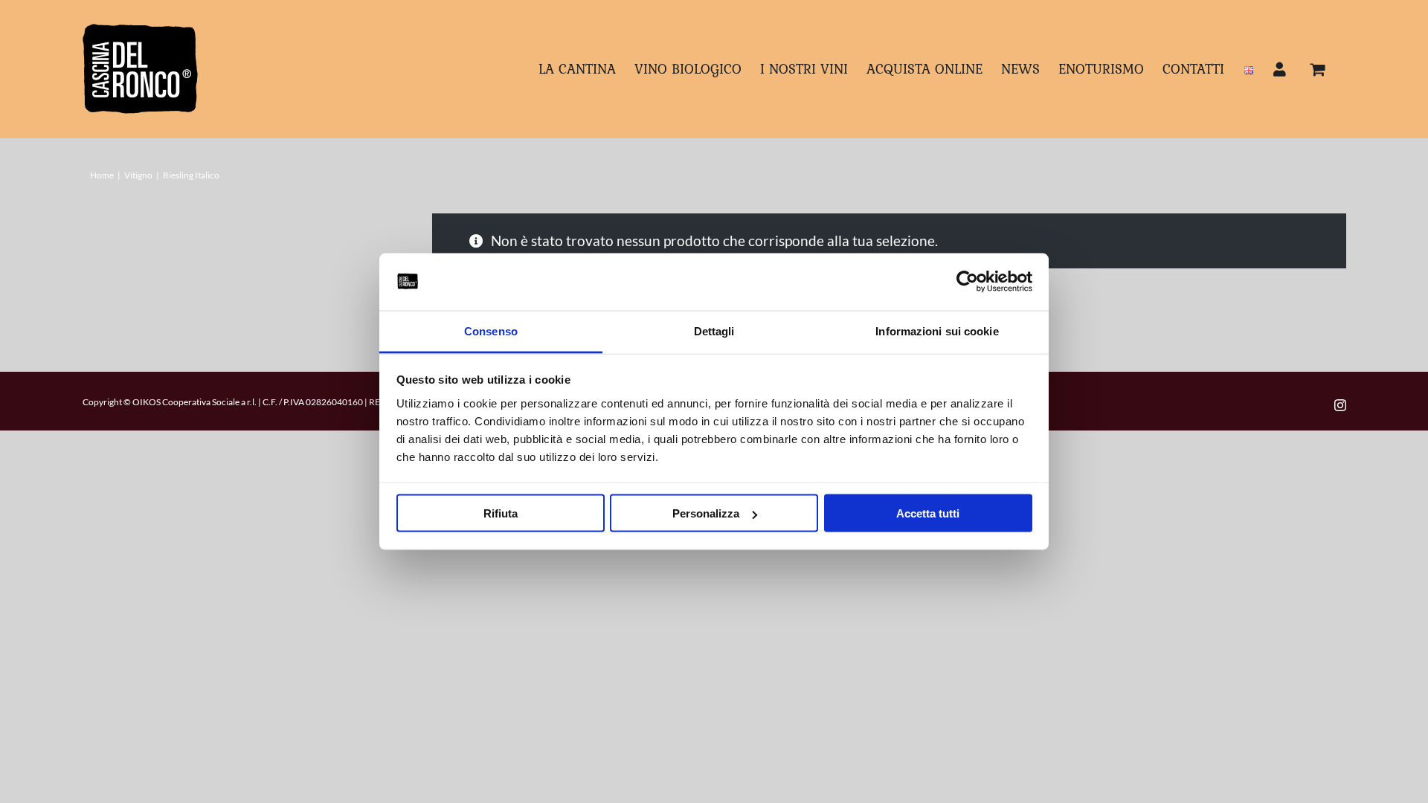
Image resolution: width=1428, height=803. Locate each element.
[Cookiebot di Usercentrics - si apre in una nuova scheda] (967, 282)
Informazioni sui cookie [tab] (936, 330)
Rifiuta (500, 513)
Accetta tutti (927, 513)
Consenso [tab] (491, 330)
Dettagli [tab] (714, 330)
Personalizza (705, 513)
